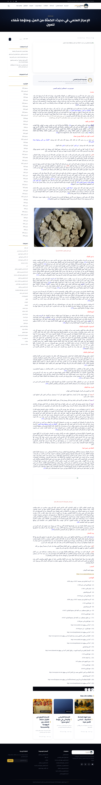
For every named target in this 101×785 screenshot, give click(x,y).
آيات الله (52, 5)
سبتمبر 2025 (25, 88)
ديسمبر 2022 (25, 154)
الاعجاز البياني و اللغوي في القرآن (21, 269)
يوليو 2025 (25, 94)
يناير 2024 (26, 127)
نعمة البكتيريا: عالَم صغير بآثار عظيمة (20, 51)
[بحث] (8, 5)
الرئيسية (66, 5)
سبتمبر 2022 (25, 160)
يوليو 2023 (25, 142)
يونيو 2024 (25, 118)
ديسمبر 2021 (25, 184)
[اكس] (11, 1)
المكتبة (26, 305)
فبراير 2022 (25, 178)
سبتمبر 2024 (25, 112)
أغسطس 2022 (24, 163)
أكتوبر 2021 (25, 190)
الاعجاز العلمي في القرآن (23, 278)
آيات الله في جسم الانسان (22, 251)
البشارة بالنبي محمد (24, 293)
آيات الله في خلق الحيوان (23, 254)
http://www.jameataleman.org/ (85, 574)
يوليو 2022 (25, 166)
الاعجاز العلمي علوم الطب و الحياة (21, 275)
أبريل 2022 (25, 172)
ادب (27, 266)
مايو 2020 (26, 217)
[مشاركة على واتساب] (86, 689)
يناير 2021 (26, 208)
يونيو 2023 (25, 145)
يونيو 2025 (25, 97)
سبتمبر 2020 (25, 211)
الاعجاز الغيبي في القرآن (23, 287)
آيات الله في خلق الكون (23, 257)
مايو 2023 (26, 148)
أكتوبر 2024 (25, 109)
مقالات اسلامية (24, 344)
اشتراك (10, 760)
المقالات (46, 5)
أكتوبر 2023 (25, 133)
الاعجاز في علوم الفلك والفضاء (21, 290)
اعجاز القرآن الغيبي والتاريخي (62, 757)
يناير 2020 (26, 229)
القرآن (26, 299)
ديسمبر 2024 (25, 103)
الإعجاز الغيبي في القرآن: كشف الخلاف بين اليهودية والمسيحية (42, 722)
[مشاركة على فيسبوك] (89, 689)
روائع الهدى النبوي (24, 326)
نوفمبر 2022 (25, 157)
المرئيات (31, 5)
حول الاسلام (25, 314)
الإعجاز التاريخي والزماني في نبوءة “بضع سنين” (63, 719)
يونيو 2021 (26, 202)
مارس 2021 (25, 205)
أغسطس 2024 (24, 115)
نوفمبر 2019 (25, 235)
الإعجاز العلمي (59, 5)
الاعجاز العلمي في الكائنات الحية (21, 281)
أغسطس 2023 (24, 139)
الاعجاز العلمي (65, 754)
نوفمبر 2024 (25, 106)
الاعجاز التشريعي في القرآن (22, 272)
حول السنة (25, 320)
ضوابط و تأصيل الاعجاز (23, 335)
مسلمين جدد (25, 338)
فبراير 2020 (25, 226)
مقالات (26, 341)
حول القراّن (25, 323)
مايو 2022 (26, 169)
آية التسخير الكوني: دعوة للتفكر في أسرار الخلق (18, 54)
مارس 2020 (25, 223)
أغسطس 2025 (24, 91)
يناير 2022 (26, 181)
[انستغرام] (8, 1)
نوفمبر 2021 (25, 187)
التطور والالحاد (25, 296)
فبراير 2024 (25, 124)
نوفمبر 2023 (25, 130)
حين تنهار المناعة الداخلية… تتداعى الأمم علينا (84, 719)
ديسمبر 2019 (25, 232)
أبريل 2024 (25, 121)
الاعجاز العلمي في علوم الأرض (22, 284)
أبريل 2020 (25, 220)
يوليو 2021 (26, 199)
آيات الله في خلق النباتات (23, 260)
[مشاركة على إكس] (92, 689)
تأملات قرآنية (25, 311)
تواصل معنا (19, 5)
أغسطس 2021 (24, 196)
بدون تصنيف (25, 308)
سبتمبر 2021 (25, 193)
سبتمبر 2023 (25, 136)
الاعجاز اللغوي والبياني (64, 773)
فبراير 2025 (25, 100)
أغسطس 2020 (24, 214)
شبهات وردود (38, 5)
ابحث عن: (25, 38)
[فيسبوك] (13, 1)
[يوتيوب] (16, 1)
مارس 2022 (25, 175)
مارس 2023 (25, 151)
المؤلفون (25, 5)
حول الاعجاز (25, 317)
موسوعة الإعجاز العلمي (80, 79)
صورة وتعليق (25, 332)
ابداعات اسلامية (24, 263)
